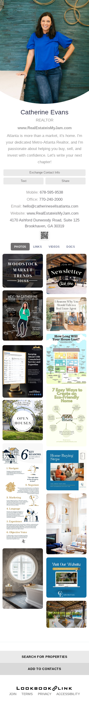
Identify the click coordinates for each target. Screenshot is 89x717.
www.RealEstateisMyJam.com (53, 213)
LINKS (37, 246)
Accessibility (68, 694)
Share (65, 181)
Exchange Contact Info (44, 172)
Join (12, 694)
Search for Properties (44, 657)
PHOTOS (20, 246)
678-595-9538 (51, 192)
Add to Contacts (44, 669)
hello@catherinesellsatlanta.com (50, 206)
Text (23, 181)
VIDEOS (54, 246)
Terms (27, 694)
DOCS (70, 246)
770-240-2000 (51, 199)
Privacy (44, 694)
